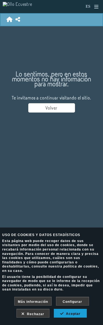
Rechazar (34, 314)
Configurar (72, 302)
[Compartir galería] (17, 19)
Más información (33, 302)
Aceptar (72, 314)
